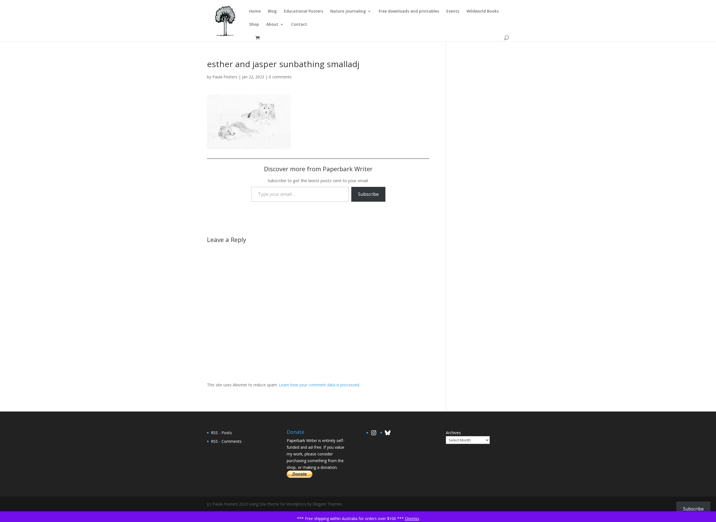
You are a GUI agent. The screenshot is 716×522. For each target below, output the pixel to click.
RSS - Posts (221, 432)
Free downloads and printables (409, 11)
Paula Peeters (224, 76)
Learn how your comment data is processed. (319, 384)
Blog (272, 11)
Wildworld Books (483, 11)
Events (452, 11)
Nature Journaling (348, 11)
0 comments (280, 76)
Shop (254, 24)
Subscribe (368, 194)
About (272, 24)
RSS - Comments (226, 441)
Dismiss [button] (412, 518)
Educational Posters (303, 11)
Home (255, 11)
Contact (299, 24)
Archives (453, 432)
